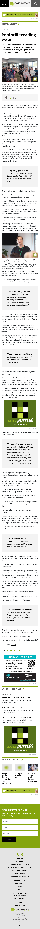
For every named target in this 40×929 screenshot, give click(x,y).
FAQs (20, 902)
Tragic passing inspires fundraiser (32, 778)
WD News (20, 858)
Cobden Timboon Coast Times (20, 867)
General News (20, 880)
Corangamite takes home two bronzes (17, 717)
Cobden (13, 645)
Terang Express (19, 873)
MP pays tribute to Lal (19, 775)
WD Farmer (20, 861)
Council (20, 886)
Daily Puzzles (20, 896)
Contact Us (20, 905)
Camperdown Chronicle (20, 864)
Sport (20, 889)
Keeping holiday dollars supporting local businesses (6, 778)
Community (9, 23)
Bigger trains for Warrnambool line (16, 697)
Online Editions (20, 893)
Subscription (20, 899)
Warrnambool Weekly (20, 877)
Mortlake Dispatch (20, 870)
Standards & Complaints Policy (20, 921)
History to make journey (12, 707)
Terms (15, 918)
